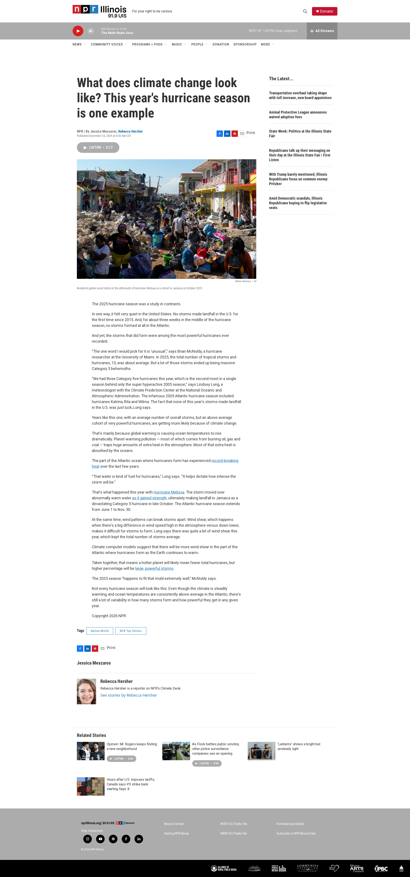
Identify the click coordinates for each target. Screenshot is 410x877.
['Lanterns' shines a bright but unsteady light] (261, 751)
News (77, 44)
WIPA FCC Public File (233, 833)
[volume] (90, 31)
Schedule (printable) (290, 824)
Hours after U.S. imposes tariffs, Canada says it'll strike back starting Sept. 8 (131, 784)
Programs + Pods (147, 44)
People (197, 44)
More (265, 44)
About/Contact (174, 824)
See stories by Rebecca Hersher (128, 695)
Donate (326, 11)
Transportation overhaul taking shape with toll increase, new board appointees (300, 95)
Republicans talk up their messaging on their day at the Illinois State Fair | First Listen (299, 155)
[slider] (97, 31)
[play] (78, 31)
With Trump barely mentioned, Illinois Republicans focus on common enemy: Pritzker (298, 179)
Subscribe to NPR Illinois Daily (296, 833)
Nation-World (100, 631)
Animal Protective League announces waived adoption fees (298, 114)
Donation (221, 44)
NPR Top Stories (131, 631)
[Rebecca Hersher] (86, 691)
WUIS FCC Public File (233, 824)
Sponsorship (245, 44)
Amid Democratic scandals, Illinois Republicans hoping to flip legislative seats (298, 203)
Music (177, 44)
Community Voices (107, 44)
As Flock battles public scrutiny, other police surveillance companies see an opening (215, 749)
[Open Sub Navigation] (85, 44)
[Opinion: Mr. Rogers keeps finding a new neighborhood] (91, 751)
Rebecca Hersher (130, 131)
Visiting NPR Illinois (176, 833)
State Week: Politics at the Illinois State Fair (300, 133)
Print (250, 132)
